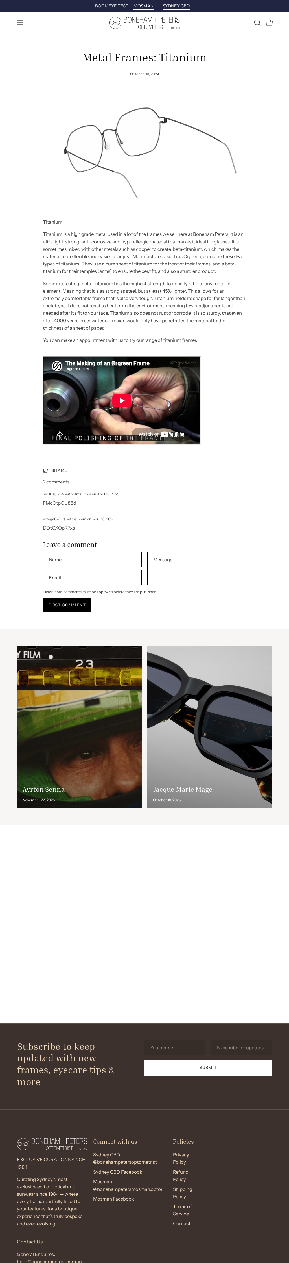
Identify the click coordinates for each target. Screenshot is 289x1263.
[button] (257, 23)
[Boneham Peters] (144, 23)
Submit (208, 1067)
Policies (183, 1141)
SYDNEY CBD (176, 5)
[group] (144, 6)
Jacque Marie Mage (183, 789)
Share (59, 470)
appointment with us (101, 340)
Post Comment (67, 605)
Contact (182, 1224)
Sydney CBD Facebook (117, 1172)
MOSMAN (143, 5)
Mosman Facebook (113, 1199)
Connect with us (115, 1141)
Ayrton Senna (44, 789)
